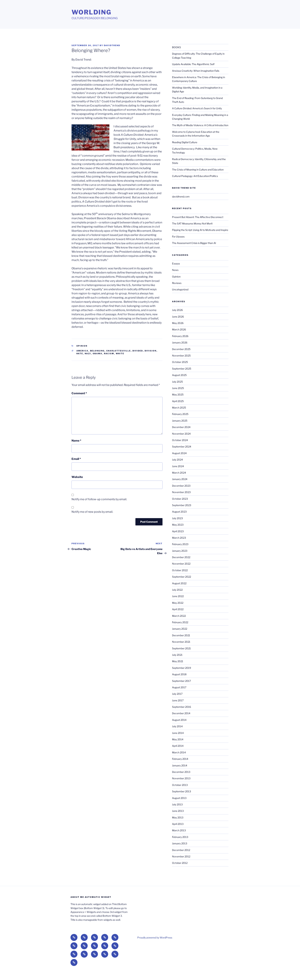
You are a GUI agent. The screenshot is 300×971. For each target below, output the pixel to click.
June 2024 (178, 466)
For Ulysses (178, 236)
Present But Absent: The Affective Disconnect (197, 217)
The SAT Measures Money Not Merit (192, 223)
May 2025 (178, 394)
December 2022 (181, 557)
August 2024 (179, 453)
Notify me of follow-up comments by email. (99, 499)
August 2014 (179, 719)
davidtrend (112, 45)
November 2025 (181, 355)
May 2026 (178, 323)
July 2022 (177, 589)
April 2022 (178, 609)
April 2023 (178, 531)
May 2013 (177, 817)
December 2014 (181, 713)
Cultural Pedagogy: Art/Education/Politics (195, 176)
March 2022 (179, 615)
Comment (79, 393)
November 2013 (181, 778)
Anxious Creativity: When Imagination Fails (195, 70)
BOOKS (176, 47)
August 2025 (179, 375)
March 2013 (179, 830)
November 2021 (181, 641)
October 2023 (180, 498)
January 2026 (179, 342)
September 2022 (181, 576)
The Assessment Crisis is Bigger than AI (194, 242)
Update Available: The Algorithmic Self (193, 64)
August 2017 (179, 687)
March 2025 (179, 407)
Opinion (82, 346)
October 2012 (180, 862)
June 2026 (178, 316)
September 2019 (181, 667)
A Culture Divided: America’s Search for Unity (197, 108)
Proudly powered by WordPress (154, 937)
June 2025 (178, 388)
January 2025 (179, 420)
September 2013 (181, 791)
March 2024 (179, 472)
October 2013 (180, 784)
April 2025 (178, 401)
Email (76, 459)
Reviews (176, 283)
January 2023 (179, 550)
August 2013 (179, 797)
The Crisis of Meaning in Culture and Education (198, 169)
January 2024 (179, 479)
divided (137, 351)
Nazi (88, 353)
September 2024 (181, 446)
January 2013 (179, 843)
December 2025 (181, 349)
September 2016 (181, 706)
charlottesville (118, 351)
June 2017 (178, 700)
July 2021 (177, 654)
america (82, 351)
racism (109, 353)
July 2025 (177, 381)
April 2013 (178, 823)
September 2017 (181, 680)
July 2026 (177, 309)
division (151, 351)
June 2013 (178, 810)
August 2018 (179, 674)
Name (76, 440)
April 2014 (178, 745)
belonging (97, 351)
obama (97, 353)
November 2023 (181, 492)
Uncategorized (180, 289)
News (175, 269)
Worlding (91, 12)
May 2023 (178, 524)
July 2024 (177, 459)
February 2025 (180, 414)
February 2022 (180, 622)
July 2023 (177, 518)
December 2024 (181, 427)
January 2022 (179, 628)
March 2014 (179, 752)
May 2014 (177, 739)
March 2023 (179, 537)
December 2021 (181, 635)
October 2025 (180, 361)
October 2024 (180, 440)
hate (79, 353)
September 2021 (181, 648)
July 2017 (177, 693)
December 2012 (181, 850)
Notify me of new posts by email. (92, 511)
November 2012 (181, 856)
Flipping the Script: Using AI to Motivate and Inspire (200, 229)
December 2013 (181, 771)
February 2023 (180, 544)
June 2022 (178, 596)
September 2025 (181, 368)
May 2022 (177, 602)
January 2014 (179, 765)
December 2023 (181, 485)
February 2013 (180, 836)
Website (77, 477)
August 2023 (179, 511)
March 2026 (179, 329)
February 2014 (180, 758)
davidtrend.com (181, 196)
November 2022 (181, 563)
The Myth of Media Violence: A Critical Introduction (200, 125)
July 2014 (177, 726)
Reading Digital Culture (184, 142)
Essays (176, 263)
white (120, 353)
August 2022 (179, 583)
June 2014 (178, 732)
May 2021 (177, 661)
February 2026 (180, 336)
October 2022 (180, 570)
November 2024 (181, 433)
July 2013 (177, 804)
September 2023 (181, 505)
